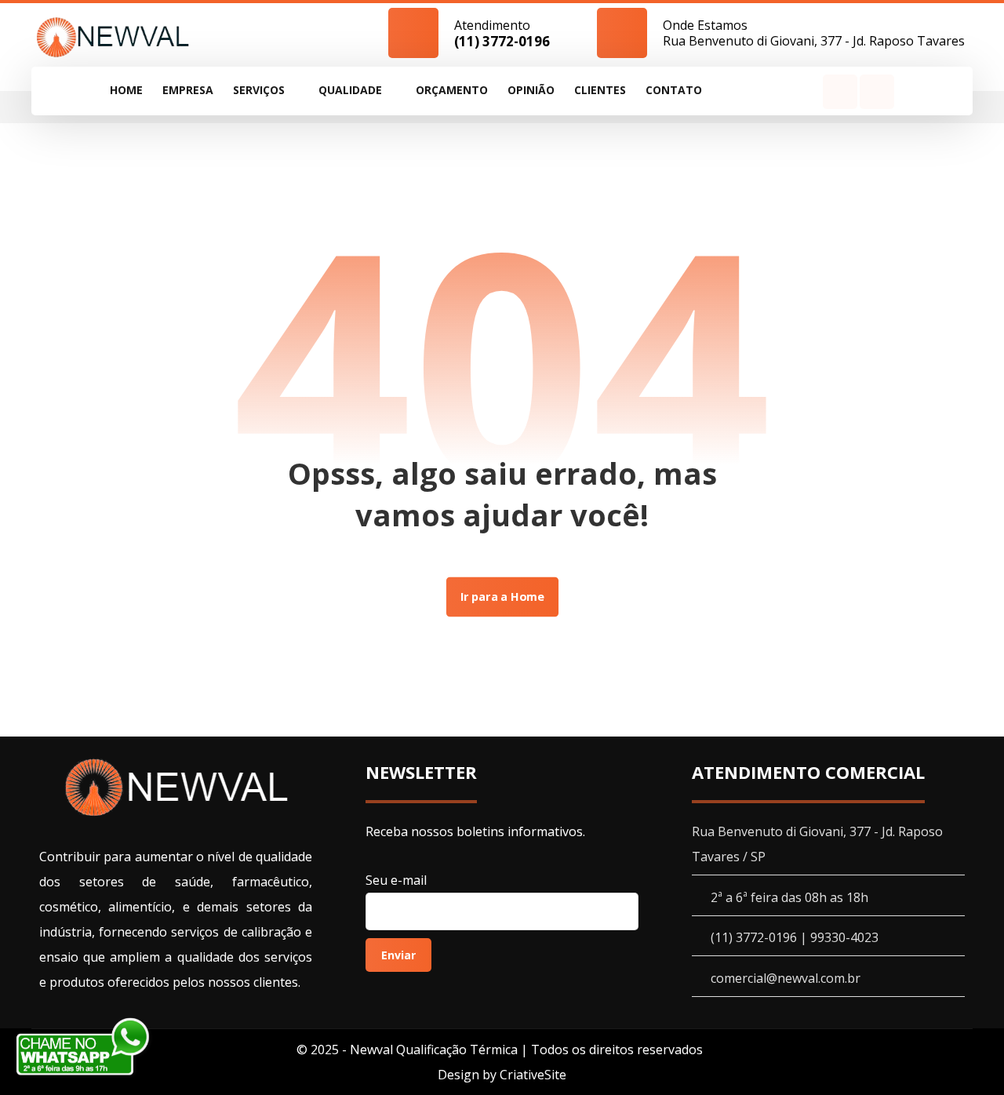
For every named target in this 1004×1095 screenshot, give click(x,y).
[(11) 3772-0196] (113, 36)
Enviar (398, 955)
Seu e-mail (396, 880)
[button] (840, 92)
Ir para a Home (502, 597)
